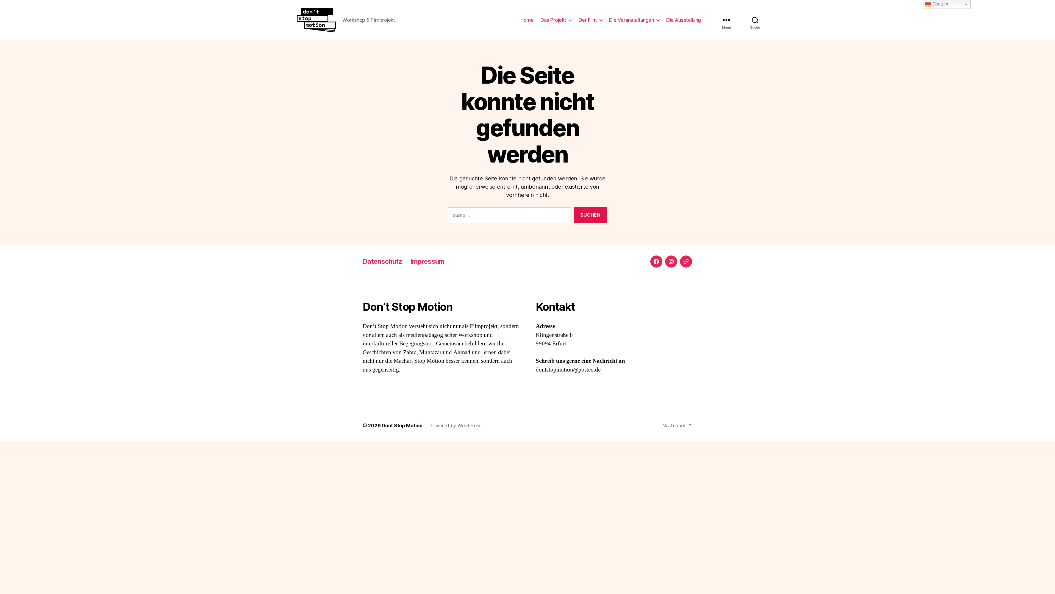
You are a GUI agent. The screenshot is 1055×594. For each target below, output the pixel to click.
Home (527, 20)
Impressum (427, 261)
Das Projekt (553, 20)
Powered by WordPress (455, 425)
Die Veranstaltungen (631, 20)
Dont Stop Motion (402, 425)
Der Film (588, 20)
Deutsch (939, 4)
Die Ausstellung (683, 20)
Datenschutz (382, 261)
